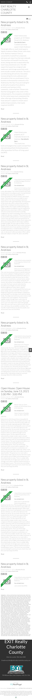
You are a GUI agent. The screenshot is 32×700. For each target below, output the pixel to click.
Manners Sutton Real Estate (6, 618)
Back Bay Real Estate (21, 595)
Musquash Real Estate (25, 620)
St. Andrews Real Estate (12, 29)
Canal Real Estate (7, 602)
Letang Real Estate (23, 613)
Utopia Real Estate (25, 633)
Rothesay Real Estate (15, 626)
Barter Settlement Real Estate (20, 596)
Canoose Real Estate (15, 602)
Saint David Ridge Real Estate (7, 627)
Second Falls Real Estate (9, 628)
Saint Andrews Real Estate (24, 626)
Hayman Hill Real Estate (9, 609)
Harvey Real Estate (18, 607)
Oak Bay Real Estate (17, 621)
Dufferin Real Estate (27, 604)
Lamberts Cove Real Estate (19, 611)
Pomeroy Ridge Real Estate (6, 625)
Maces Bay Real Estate (23, 617)
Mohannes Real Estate (5, 620)
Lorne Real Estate (20, 615)
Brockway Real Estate (20, 599)
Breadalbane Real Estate (10, 599)
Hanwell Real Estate (10, 607)
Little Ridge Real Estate (23, 614)
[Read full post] (7, 40)
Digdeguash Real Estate (17, 604)
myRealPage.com (16, 684)
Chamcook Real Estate (24, 602)
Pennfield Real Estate (5, 624)
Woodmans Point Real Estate (24, 635)
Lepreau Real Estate (15, 613)
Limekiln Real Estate (14, 614)
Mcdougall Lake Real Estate (15, 619)
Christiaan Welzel (11, 688)
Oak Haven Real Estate (25, 621)
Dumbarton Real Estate (6, 605)
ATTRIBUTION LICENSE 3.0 (25, 688)
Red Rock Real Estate (16, 625)
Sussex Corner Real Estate (19, 630)
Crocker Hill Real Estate (17, 603)
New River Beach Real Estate (6, 621)
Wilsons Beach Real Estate (13, 635)
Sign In (3, 2)
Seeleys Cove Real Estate (19, 628)
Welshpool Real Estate (23, 634)
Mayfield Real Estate (26, 618)
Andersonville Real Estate (12, 595)
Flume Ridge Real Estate (6, 606)
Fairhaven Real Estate (24, 605)
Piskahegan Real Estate (14, 624)
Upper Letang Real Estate (23, 632)
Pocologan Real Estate (24, 624)
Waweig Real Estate (14, 634)
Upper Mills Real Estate (6, 633)
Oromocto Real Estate (23, 622)
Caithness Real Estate (8, 600)
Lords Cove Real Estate (12, 615)
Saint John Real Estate (17, 627)
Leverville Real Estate (5, 614)
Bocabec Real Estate (21, 598)
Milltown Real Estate (25, 619)
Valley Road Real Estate (5, 634)
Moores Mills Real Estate (15, 620)
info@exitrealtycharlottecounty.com (20, 660)
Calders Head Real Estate (18, 600)
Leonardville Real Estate (6, 613)
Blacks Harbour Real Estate (11, 598)
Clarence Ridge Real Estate (6, 603)
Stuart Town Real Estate (9, 630)
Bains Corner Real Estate (9, 596)
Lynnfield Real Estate (14, 617)
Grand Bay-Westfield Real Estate (17, 606)
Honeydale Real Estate (8, 610)
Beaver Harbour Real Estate (22, 597)
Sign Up (9, 2)
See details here (19, 42)
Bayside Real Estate (12, 597)
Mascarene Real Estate (17, 618)
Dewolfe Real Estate (8, 604)
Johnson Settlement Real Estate (19, 610)
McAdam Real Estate (5, 619)
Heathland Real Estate (18, 609)
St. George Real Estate (18, 629)
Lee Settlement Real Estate (23, 612)
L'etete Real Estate (9, 611)
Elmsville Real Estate (15, 605)
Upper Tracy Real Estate (16, 633)
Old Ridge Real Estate (13, 622)
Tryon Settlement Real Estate (12, 632)
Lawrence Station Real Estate (12, 612)
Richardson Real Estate (25, 625)
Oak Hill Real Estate (5, 622)
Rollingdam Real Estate (5, 626)
